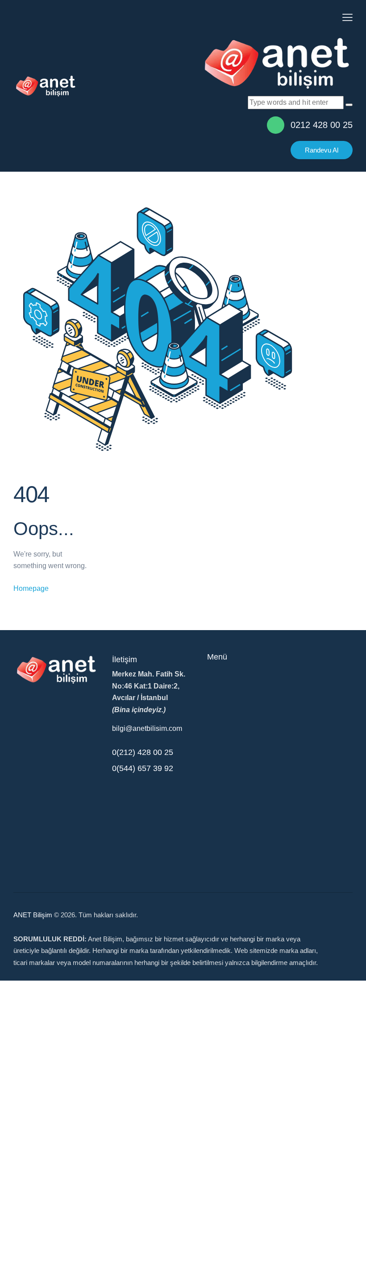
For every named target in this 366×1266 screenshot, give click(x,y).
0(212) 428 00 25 (142, 752)
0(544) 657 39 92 (142, 768)
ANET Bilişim (32, 915)
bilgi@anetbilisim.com (147, 728)
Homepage (31, 588)
